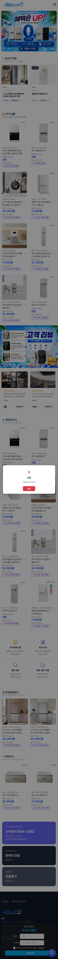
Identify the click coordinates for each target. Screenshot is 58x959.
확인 (29, 488)
